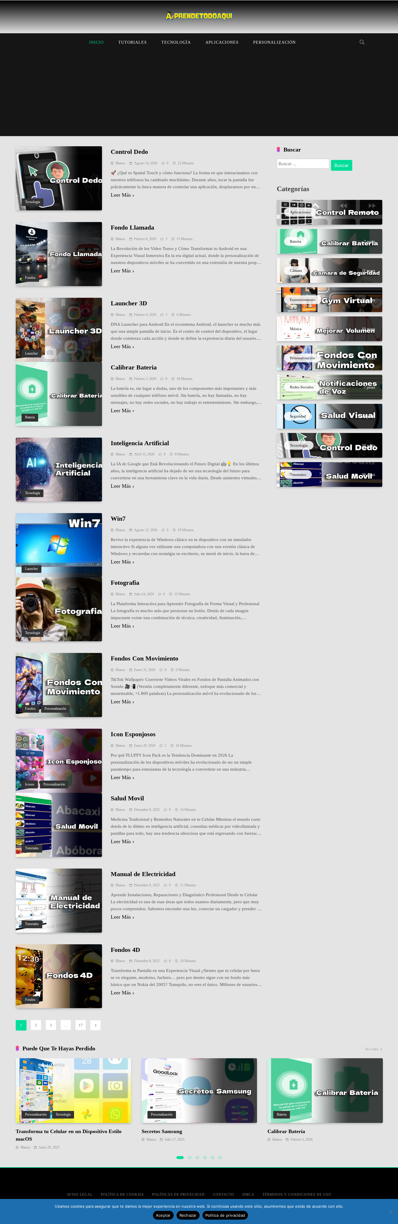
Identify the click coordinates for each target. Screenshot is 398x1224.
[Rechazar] (391, 1211)
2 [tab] (190, 1157)
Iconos (29, 784)
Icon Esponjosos (133, 734)
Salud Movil (127, 798)
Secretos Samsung (162, 1131)
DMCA (248, 1195)
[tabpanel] (73, 1104)
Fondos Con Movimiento (144, 658)
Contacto (223, 1195)
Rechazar (188, 1215)
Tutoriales (132, 42)
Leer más (121, 195)
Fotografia (125, 582)
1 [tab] (180, 1157)
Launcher (31, 353)
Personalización (274, 42)
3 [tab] (197, 1157)
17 (81, 1025)
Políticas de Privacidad (178, 1195)
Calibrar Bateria (134, 367)
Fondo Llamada (132, 227)
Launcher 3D (129, 303)
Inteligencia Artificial (140, 443)
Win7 (118, 518)
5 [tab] (212, 1157)
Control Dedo (129, 151)
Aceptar (163, 1215)
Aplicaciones (222, 42)
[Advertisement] (199, 95)
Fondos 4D (125, 949)
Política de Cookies (122, 1195)
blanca (120, 163)
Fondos (30, 278)
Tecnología (176, 42)
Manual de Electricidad (143, 874)
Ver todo (372, 1049)
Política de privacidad (225, 1215)
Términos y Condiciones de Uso (297, 1195)
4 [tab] (205, 1157)
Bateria (30, 417)
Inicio (96, 42)
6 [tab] (220, 1157)
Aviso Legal (80, 1195)
